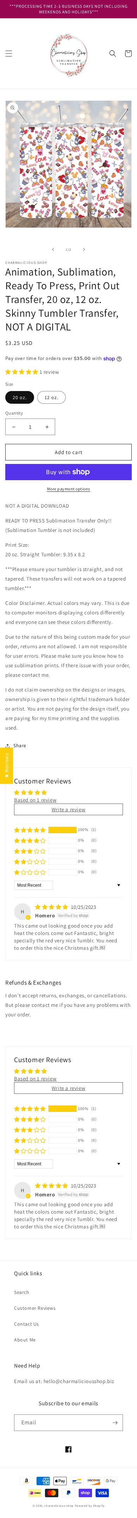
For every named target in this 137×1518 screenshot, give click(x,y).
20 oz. (20, 397)
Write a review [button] (68, 809)
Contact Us (26, 1324)
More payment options (68, 488)
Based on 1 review (35, 800)
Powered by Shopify (90, 1505)
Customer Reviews (35, 1308)
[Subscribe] (115, 1422)
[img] (52, 907)
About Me (25, 1340)
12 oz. (51, 397)
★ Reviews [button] (6, 765)
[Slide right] (84, 249)
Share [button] (19, 745)
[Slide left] (53, 249)
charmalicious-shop (59, 1505)
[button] (9, 53)
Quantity (14, 413)
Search (22, 1292)
